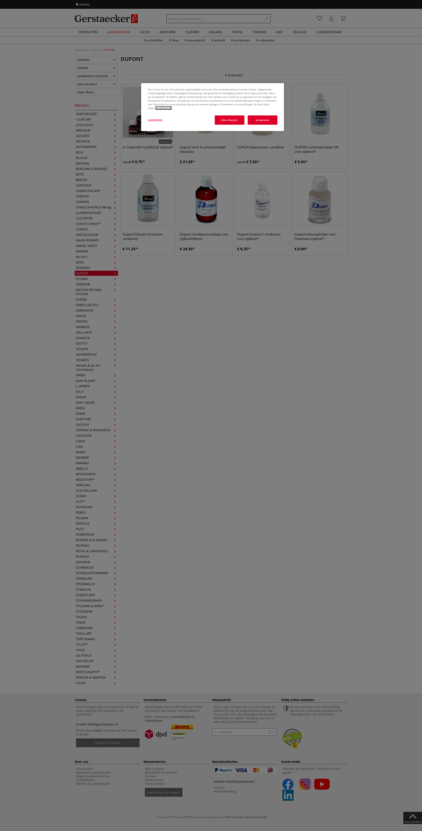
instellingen (155, 119)
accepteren (262, 120)
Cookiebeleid (163, 108)
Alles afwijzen (229, 120)
